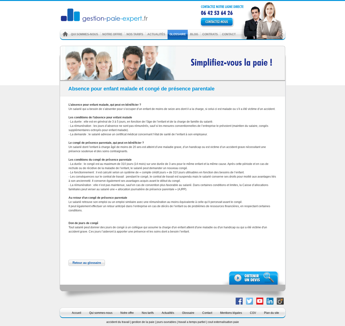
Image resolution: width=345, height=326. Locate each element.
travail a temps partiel (192, 322)
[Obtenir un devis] (253, 278)
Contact (229, 34)
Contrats (210, 34)
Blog (194, 34)
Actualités (156, 34)
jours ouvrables (167, 322)
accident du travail (118, 322)
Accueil (76, 312)
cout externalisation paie (223, 322)
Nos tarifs (134, 34)
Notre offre (112, 34)
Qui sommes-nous (84, 34)
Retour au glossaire (87, 262)
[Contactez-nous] (223, 22)
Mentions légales (231, 312)
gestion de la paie (143, 322)
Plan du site (271, 312)
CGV (253, 312)
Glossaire (177, 34)
